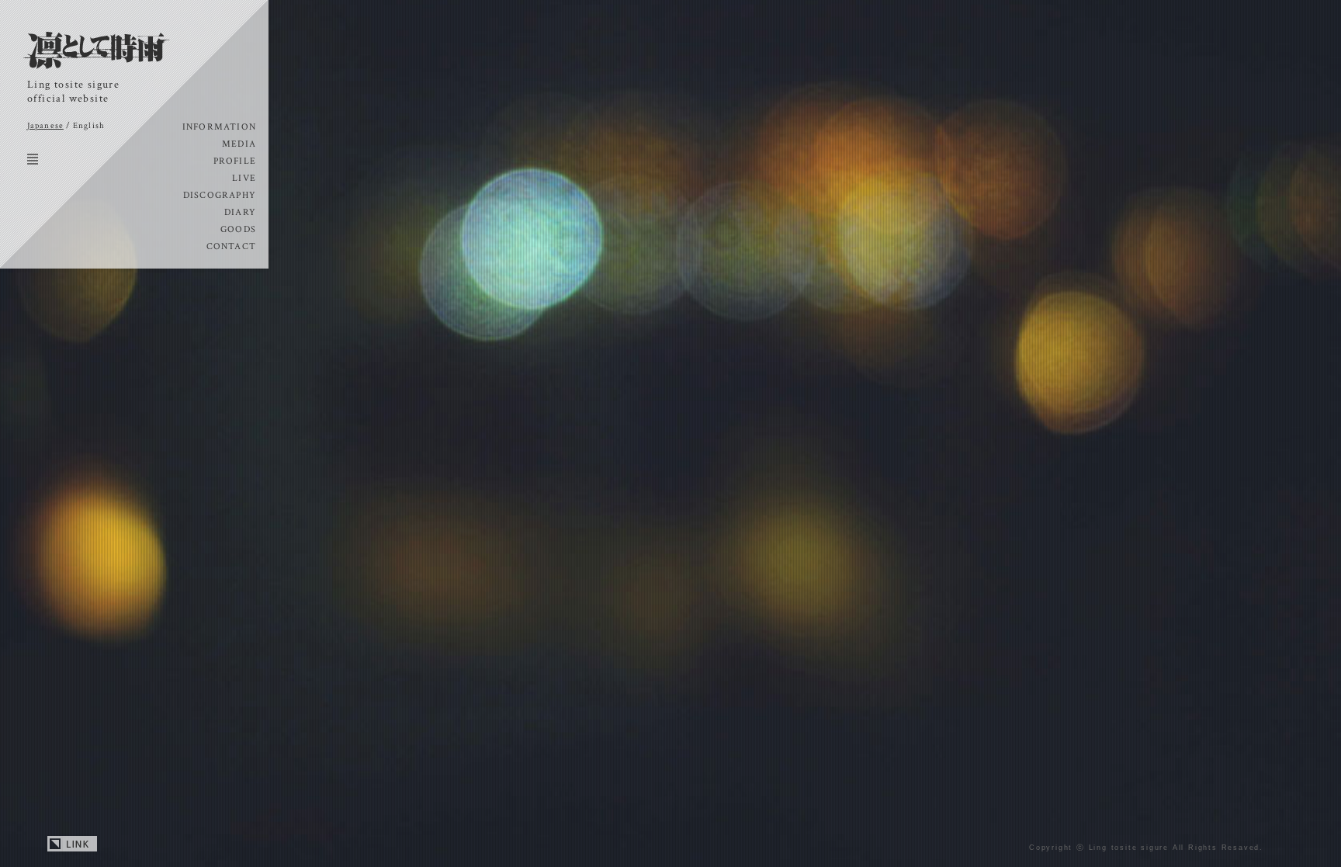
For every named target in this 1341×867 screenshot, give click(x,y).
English (89, 125)
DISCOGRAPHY (219, 195)
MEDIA (239, 144)
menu (32, 159)
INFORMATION (219, 127)
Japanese (45, 125)
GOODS (238, 229)
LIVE (244, 178)
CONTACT (231, 246)
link (72, 844)
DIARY (240, 212)
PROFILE (234, 161)
